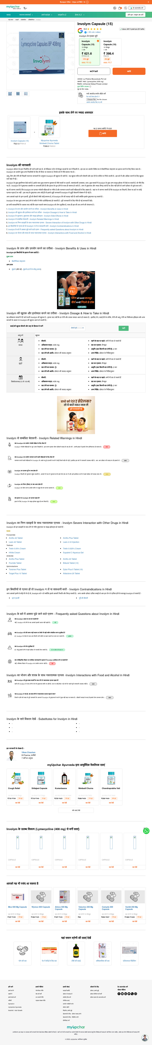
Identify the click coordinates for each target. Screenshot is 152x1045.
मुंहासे (14, 269)
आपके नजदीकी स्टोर (68, 1004)
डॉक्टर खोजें (66, 1007)
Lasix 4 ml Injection (71, 542)
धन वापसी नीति (39, 997)
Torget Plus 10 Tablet (18, 573)
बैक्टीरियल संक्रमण (18, 261)
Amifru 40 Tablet (16, 538)
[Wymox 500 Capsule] (41, 896)
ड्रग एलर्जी (15, 598)
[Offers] (114, 7)
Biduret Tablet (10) (70, 563)
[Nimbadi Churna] (87, 777)
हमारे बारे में (11, 990)
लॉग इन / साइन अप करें (135, 14)
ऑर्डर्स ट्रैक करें (67, 997)
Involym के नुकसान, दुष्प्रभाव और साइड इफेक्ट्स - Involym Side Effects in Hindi (38, 215)
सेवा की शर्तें (39, 994)
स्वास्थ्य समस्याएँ (25, 14)
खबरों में (10, 994)
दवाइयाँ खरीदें (66, 990)
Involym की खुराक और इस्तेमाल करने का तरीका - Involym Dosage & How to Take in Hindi (42, 212)
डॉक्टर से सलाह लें (67, 994)
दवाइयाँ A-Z (62, 14)
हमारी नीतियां (39, 987)
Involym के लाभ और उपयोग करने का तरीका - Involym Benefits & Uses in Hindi (38, 208)
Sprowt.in (11, 1004)
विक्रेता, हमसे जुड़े (67, 1010)
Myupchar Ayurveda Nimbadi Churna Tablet (49, 142)
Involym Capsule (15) (20, 140)
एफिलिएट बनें (66, 1020)
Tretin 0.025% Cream (72, 548)
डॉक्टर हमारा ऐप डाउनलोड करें (98, 997)
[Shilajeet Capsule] (41, 777)
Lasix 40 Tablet (15, 542)
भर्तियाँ (10, 1000)
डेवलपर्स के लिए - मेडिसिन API (71, 1017)
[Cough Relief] (17, 777)
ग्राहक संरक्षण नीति (40, 1000)
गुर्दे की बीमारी (83, 598)
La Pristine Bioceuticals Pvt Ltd (94, 79)
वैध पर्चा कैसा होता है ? (93, 96)
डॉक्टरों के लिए (94, 987)
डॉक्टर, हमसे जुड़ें (94, 990)
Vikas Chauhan (28, 752)
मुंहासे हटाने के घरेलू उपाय (31, 269)
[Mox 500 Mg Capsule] (17, 896)
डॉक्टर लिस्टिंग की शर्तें (96, 994)
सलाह (9, 14)
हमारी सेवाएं (66, 987)
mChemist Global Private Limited (95, 84)
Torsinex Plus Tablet (17, 569)
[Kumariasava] (64, 777)
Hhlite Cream (14, 552)
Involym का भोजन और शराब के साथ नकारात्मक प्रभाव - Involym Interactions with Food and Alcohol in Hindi (49, 232)
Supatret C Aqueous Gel (73, 552)
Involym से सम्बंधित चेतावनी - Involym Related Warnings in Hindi (33, 219)
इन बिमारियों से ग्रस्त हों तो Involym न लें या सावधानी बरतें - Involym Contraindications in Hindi (43, 226)
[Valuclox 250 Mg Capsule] (88, 896)
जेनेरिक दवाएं (66, 1000)
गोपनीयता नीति (39, 990)
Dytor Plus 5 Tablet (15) (73, 569)
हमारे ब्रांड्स (46, 14)
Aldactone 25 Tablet (71, 573)
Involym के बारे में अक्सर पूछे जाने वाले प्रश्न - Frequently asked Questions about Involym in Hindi (45, 229)
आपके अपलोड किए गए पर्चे (94, 102)
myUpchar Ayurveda (14, 1007)
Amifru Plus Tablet (70, 538)
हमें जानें (10, 987)
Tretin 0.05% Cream (17, 548)
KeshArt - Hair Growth (15, 1010)
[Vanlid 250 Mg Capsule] (135, 896)
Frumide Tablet (15, 563)
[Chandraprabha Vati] (111, 777)
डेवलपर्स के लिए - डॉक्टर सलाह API (72, 1014)
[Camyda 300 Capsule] (111, 896)
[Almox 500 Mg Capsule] (64, 896)
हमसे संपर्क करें (12, 997)
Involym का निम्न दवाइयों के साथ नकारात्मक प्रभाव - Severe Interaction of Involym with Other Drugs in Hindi (50, 222)
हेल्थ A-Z (78, 14)
